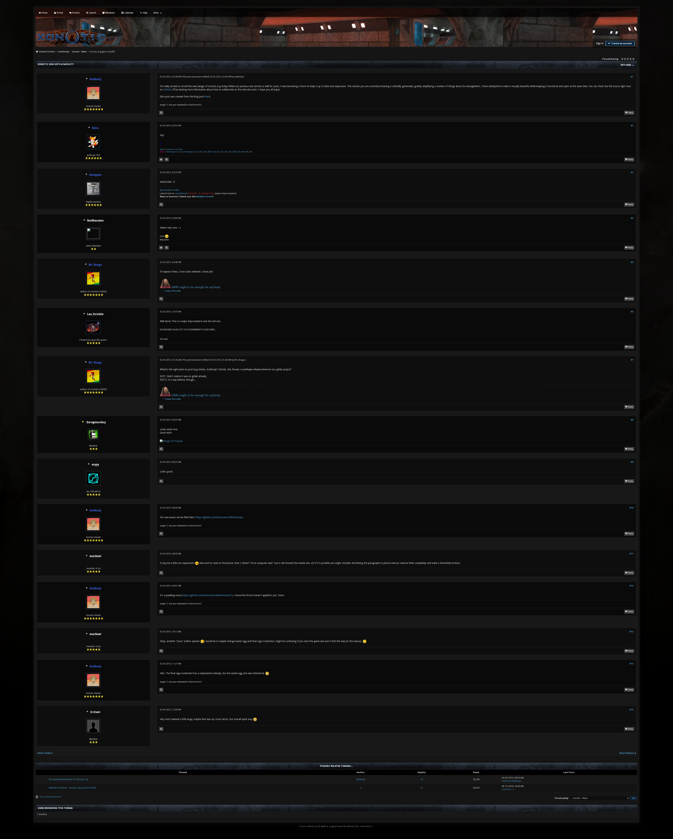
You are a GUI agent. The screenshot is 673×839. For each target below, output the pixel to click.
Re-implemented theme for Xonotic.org (68, 779)
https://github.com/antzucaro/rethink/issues (219, 517)
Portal (59, 12)
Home (44, 12)
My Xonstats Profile (169, 190)
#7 (230, 152)
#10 (631, 508)
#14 (631, 664)
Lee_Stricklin (95, 314)
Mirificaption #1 (191, 152)
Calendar (129, 12)
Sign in (599, 43)
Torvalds (176, 290)
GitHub (167, 89)
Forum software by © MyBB (312, 826)
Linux (168, 290)
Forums (76, 12)
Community (63, 51)
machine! (95, 556)
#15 (631, 709)
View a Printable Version (50, 797)
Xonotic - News (79, 51)
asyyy (95, 464)
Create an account (621, 43)
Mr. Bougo (239, 360)
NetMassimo (95, 220)
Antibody (238, 77)
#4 (205, 152)
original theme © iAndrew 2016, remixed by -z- (351, 826)
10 (421, 779)
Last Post (506, 781)
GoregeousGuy (96, 422)
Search (92, 12)
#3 (201, 152)
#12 (631, 586)
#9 (251, 152)
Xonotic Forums (47, 51)
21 (421, 787)
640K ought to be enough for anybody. (196, 287)
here (207, 96)
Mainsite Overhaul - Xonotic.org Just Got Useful (72, 787)
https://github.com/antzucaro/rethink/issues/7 (207, 595)
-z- (360, 787)
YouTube (179, 149)
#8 (247, 152)
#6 (226, 152)
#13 (631, 631)
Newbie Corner (204, 196)
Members (110, 12)
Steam (162, 149)
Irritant (95, 712)
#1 (632, 77)
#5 (222, 152)
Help (144, 12)
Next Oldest (46, 753)
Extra (156, 12)
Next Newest (626, 753)
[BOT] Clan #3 (213, 152)
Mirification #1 (173, 152)
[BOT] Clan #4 (238, 152)
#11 (631, 553)
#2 (632, 125)
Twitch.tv (170, 149)
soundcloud (181, 193)
